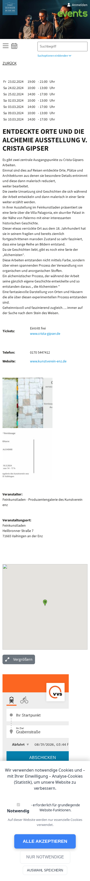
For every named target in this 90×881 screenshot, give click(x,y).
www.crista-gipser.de (45, 333)
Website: (9, 361)
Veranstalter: (12, 494)
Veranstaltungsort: (16, 520)
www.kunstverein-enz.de (48, 361)
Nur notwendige (45, 857)
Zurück (9, 63)
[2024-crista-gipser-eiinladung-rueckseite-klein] (27, 479)
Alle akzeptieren (45, 841)
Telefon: (8, 352)
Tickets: (8, 331)
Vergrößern (22, 659)
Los (81, 45)
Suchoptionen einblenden (53, 56)
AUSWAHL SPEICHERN (45, 870)
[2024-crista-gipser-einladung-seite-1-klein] (27, 427)
